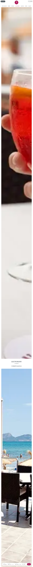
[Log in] (30, 1)
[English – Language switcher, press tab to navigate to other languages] (31, 1)
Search (29, 564)
